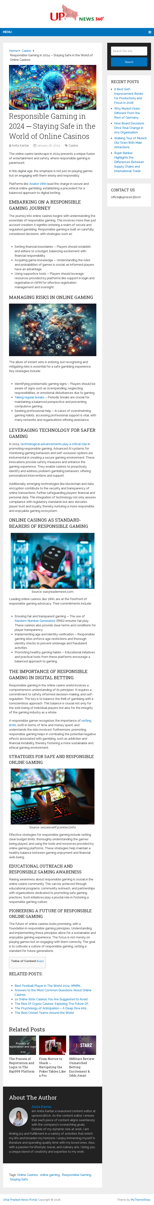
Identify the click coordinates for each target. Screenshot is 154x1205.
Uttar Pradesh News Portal (20, 1199)
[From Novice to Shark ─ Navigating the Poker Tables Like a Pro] (52, 1045)
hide (40, 961)
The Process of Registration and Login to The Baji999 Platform (22, 1065)
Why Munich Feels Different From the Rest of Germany (127, 113)
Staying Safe (19, 1179)
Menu (7, 32)
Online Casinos (27, 1175)
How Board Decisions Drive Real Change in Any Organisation (129, 128)
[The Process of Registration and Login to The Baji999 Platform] (22, 1045)
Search (129, 61)
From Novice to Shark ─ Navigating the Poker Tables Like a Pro (52, 1067)
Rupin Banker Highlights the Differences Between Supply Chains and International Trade (129, 162)
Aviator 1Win (38, 184)
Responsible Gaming (76, 1175)
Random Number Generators (35, 621)
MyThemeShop (140, 1199)
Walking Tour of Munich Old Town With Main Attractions (130, 142)
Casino (73, 145)
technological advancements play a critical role (54, 444)
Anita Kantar (20, 145)
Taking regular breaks (29, 397)
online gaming (50, 1175)
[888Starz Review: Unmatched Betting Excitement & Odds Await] (82, 1045)
